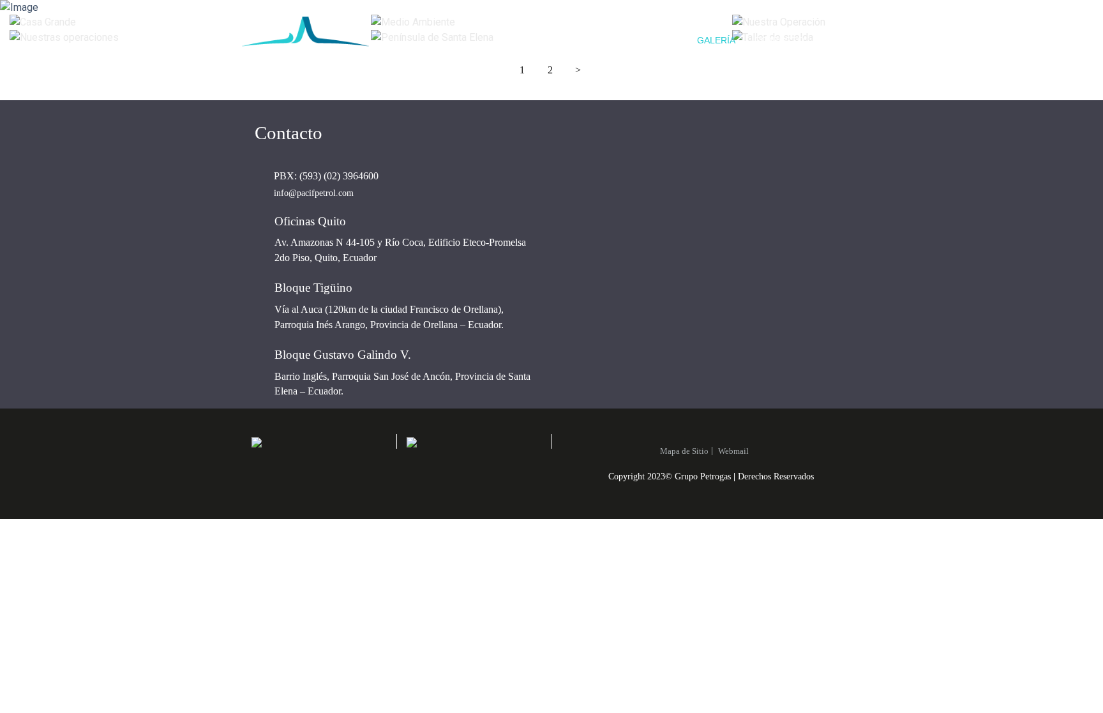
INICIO (540, 40)
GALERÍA (716, 40)
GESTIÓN (658, 40)
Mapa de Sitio (684, 451)
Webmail (733, 451)
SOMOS (589, 40)
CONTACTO (779, 40)
